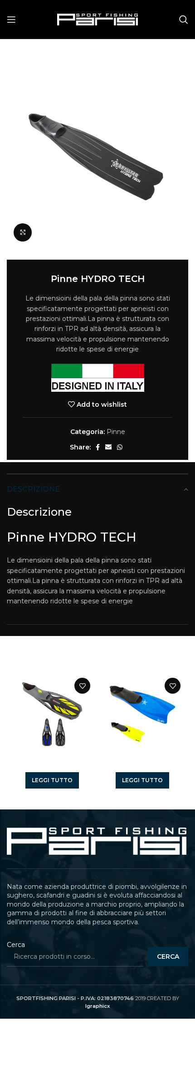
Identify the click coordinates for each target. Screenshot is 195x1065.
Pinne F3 (52, 765)
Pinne (43, 52)
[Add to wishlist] (82, 686)
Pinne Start (142, 765)
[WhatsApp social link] (119, 447)
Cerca (16, 945)
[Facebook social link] (97, 447)
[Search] (184, 19)
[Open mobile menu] (11, 19)
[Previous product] (165, 53)
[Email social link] (108, 447)
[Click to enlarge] (23, 232)
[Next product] (183, 53)
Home (17, 52)
